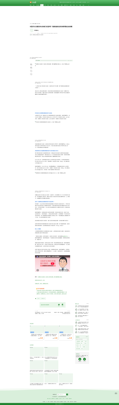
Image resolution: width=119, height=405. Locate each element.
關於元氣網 (49, 398)
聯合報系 (65, 401)
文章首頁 (67, 398)
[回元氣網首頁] (34, 2)
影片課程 (32, 332)
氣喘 (82, 348)
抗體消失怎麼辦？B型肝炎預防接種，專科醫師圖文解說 (50, 277)
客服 (48, 401)
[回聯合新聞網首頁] (31, 2)
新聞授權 (51, 401)
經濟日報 (65, 2)
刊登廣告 (44, 401)
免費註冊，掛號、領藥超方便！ (42, 283)
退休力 (55, 5)
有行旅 (77, 2)
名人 (77, 5)
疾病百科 (60, 398)
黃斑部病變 (78, 348)
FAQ (46, 401)
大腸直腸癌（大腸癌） (80, 341)
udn (30, 23)
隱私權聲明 (61, 401)
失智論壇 (38, 5)
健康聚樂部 (53, 398)
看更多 (88, 303)
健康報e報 (54, 394)
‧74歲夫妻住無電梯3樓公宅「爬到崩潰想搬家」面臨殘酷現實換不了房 (51, 292)
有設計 (74, 2)
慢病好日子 (66, 5)
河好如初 (69, 2)
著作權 (58, 401)
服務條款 (55, 401)
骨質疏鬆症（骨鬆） (79, 343)
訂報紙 (68, 401)
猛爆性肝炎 (65, 236)
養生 (34, 5)
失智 (58, 5)
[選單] (88, 2)
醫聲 (62, 5)
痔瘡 (85, 341)
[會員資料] (87, 2)
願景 (80, 2)
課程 (51, 5)
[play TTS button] (39, 60)
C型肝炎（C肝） (79, 346)
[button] (88, 5)
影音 (48, 5)
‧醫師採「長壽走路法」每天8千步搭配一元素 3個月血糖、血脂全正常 (51, 293)
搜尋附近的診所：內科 (40, 280)
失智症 (85, 343)
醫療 (42, 5)
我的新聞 (84, 2)
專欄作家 (70, 398)
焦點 (31, 5)
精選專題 (57, 398)
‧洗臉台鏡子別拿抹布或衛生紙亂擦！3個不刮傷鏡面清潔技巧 (49, 290)
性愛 (74, 5)
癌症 (71, 5)
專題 (80, 5)
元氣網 (33, 23)
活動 (83, 5)
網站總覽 (75, 401)
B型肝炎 (44, 86)
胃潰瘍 (84, 346)
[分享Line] (31, 67)
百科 (45, 5)
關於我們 (71, 401)
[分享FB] (31, 64)
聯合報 (61, 2)
